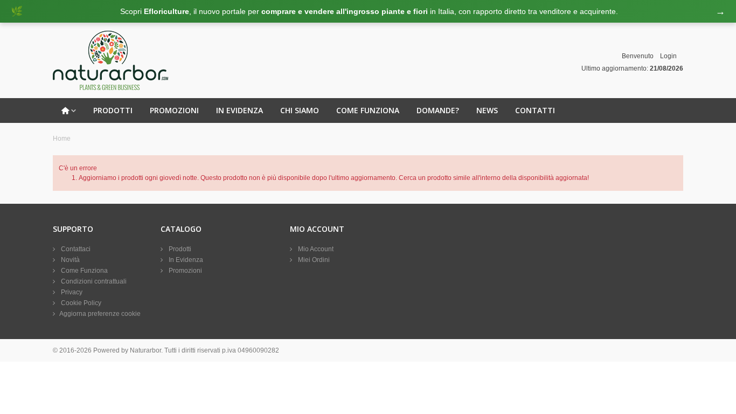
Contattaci (75, 249)
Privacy (70, 292)
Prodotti (113, 110)
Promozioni (174, 110)
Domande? (437, 110)
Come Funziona (367, 110)
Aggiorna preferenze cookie (100, 314)
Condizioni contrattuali (93, 281)
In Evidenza (239, 110)
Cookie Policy (80, 303)
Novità (69, 260)
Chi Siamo (299, 110)
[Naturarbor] (110, 60)
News (487, 110)
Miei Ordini (313, 260)
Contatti (535, 110)
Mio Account (315, 249)
